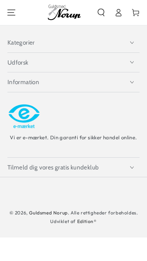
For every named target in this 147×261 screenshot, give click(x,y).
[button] (101, 12)
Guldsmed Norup (48, 213)
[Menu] (11, 12)
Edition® (87, 221)
